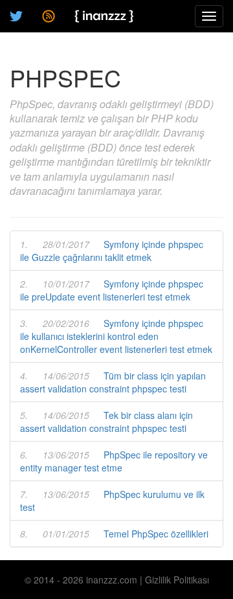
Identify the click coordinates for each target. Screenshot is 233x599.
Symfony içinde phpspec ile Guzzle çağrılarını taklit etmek (111, 251)
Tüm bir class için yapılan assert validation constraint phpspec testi (113, 382)
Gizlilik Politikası (177, 579)
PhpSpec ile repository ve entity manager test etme (114, 461)
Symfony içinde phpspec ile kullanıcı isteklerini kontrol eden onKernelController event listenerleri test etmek (116, 336)
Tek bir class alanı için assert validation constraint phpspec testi (106, 422)
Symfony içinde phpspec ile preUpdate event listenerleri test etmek (111, 290)
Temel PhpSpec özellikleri (156, 533)
